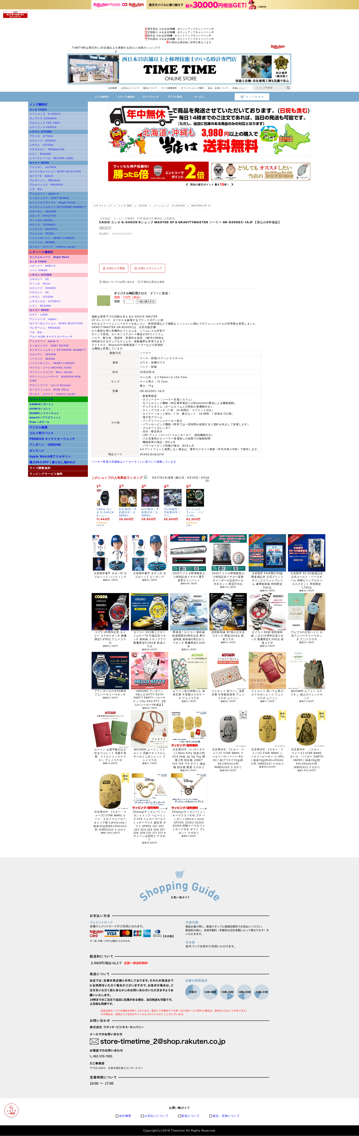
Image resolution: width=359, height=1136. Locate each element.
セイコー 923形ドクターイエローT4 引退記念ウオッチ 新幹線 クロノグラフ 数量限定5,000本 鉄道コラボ (149, 639)
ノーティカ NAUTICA (43, 229)
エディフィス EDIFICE (43, 127)
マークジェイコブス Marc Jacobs (51, 372)
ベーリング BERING (42, 242)
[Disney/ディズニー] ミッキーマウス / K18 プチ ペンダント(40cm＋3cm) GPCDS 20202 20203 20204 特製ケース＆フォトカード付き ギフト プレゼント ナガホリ (188, 822)
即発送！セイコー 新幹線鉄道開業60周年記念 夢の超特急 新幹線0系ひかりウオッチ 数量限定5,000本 (188, 639)
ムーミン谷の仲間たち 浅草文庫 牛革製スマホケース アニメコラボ (189, 694)
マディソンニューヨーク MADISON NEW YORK (55, 378)
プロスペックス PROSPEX (46, 184)
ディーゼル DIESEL (41, 220)
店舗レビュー (239, 88)
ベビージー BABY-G (42, 265)
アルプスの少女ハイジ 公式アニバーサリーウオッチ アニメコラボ (307, 635)
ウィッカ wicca (40, 283)
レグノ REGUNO (40, 153)
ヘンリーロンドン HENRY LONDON (52, 238)
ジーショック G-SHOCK (45, 113)
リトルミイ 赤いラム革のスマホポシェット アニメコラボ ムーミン (267, 694)
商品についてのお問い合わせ (118, 281)
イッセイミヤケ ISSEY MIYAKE (49, 198)
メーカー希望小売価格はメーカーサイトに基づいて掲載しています (134, 461)
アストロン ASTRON (43, 167)
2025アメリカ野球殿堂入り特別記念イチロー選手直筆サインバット (189, 577)
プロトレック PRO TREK (45, 122)
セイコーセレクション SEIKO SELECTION (55, 171)
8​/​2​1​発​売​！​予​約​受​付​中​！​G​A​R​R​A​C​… (127, 512)
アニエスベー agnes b (44, 193)
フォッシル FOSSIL (42, 233)
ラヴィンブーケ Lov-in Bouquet (50, 385)
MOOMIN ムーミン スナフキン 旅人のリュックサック (307, 694)
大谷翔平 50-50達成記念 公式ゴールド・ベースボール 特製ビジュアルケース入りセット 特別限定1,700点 (306, 580)
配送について (150, 88)
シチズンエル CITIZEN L (45, 301)
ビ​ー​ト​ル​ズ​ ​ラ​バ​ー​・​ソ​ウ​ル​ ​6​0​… (194, 512)
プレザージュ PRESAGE (45, 180)
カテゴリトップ (102, 205)
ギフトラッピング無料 (192, 88)
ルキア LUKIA (39, 314)
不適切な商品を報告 (153, 281)
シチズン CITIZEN (41, 144)
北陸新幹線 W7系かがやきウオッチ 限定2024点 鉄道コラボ (228, 635)
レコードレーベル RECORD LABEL (52, 158)
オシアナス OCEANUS (43, 118)
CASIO (143, 205)
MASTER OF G (200, 205)
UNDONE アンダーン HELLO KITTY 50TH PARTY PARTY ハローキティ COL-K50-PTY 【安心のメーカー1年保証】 (149, 697)
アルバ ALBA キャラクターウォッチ (51, 336)
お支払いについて (130, 88)
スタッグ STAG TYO (43, 215)
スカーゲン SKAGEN (43, 211)
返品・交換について (218, 88)
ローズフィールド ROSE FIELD (49, 389)
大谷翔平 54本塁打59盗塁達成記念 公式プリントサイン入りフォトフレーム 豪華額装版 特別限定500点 (267, 580)
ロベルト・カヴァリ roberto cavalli (52, 246)
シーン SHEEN (38, 270)
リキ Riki (36, 189)
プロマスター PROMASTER (47, 149)
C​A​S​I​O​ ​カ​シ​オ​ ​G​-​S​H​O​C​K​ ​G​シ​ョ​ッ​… (105, 512)
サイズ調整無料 (169, 88)
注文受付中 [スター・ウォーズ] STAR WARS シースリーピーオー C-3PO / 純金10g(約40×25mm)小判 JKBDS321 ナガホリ (267, 756)
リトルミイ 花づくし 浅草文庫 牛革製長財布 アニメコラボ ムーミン (228, 694)
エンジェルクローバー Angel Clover (53, 202)
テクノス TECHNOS (43, 224)
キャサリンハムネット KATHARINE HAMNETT (58, 207)
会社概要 (112, 88)
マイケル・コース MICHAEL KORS (51, 367)
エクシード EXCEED (43, 140)
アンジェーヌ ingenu (43, 319)
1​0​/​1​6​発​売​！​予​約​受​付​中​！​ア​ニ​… (172, 512)
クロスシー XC (39, 279)
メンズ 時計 (125, 205)
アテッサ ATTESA (41, 136)
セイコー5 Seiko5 (41, 176)
